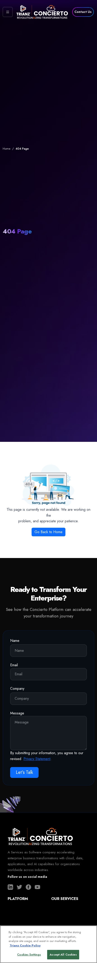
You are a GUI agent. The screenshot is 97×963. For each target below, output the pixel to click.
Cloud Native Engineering (68, 925)
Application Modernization (69, 917)
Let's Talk (24, 772)
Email (14, 665)
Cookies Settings (29, 954)
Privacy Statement (36, 758)
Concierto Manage (20, 925)
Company (17, 688)
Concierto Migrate (20, 917)
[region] (48, 944)
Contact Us (83, 11)
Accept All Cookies (63, 954)
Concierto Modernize (22, 908)
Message (17, 713)
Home (6, 148)
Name (14, 640)
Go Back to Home (48, 531)
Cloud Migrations (62, 908)
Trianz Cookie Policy (25, 945)
